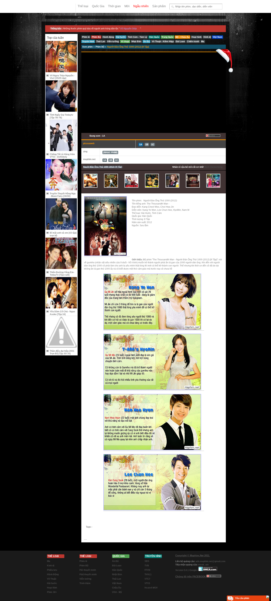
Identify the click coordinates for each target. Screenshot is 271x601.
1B (146, 144)
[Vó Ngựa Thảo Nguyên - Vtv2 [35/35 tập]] (61, 57)
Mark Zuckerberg (213, 167)
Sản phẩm (159, 6)
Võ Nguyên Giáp (128, 28)
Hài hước (52, 583)
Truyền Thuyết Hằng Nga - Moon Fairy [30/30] (61, 194)
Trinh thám (85, 583)
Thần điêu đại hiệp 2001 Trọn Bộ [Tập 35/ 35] (60, 352)
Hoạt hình (52, 587)
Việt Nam (117, 583)
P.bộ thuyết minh (88, 574)
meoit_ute (203, 564)
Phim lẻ (83, 561)
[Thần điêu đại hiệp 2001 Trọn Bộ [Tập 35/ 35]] (61, 332)
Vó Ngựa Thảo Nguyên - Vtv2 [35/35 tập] (61, 76)
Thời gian (114, 6)
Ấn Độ (115, 561)
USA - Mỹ (117, 592)
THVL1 (148, 574)
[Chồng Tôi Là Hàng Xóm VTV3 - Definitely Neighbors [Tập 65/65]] (61, 135)
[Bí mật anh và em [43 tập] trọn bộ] (61, 214)
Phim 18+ (52, 592)
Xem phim (87, 47)
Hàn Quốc (117, 570)
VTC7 (147, 579)
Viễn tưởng (85, 579)
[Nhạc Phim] (110, 152)
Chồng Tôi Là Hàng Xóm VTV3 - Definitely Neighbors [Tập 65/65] (61, 157)
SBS (147, 561)
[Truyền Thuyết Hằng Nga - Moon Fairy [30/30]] (61, 175)
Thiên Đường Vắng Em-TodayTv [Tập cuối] (60, 273)
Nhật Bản (117, 574)
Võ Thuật (51, 579)
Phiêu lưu (52, 570)
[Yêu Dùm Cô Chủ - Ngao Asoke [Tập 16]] (61, 293)
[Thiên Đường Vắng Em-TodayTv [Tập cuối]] (61, 253)
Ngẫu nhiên (141, 6)
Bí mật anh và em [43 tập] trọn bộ (62, 234)
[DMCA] (208, 570)
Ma (48, 561)
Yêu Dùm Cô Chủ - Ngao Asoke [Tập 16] (61, 312)
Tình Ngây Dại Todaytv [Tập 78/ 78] (60, 116)
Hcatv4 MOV (151, 587)
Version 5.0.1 (182, 570)
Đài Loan (116, 565)
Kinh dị (50, 565)
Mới (127, 6)
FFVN (147, 570)
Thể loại (83, 6)
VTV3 (147, 583)
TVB (147, 565)
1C (152, 144)
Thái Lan (116, 579)
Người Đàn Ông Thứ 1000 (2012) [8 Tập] (128, 47)
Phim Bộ (100, 47)
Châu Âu (116, 587)
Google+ (193, 570)
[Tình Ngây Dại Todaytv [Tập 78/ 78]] (61, 96)
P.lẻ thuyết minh (87, 570)
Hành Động (53, 574)
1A (140, 144)
